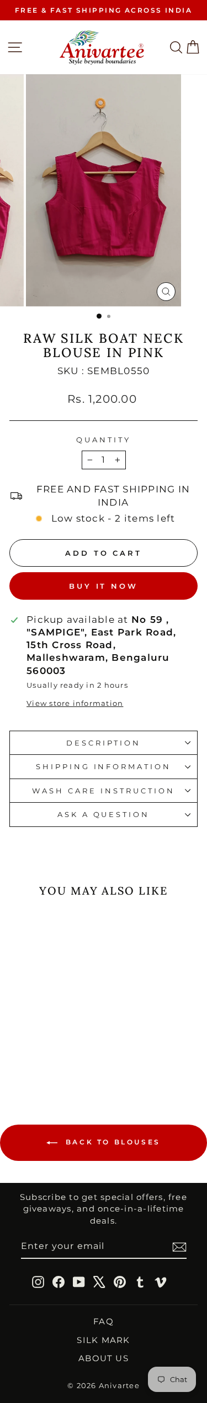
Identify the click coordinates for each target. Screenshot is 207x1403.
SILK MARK (103, 1340)
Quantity (103, 439)
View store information (74, 703)
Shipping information (104, 766)
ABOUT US (103, 1358)
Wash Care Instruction (103, 790)
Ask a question (103, 814)
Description (103, 742)
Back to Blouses (111, 1142)
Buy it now (103, 586)
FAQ (103, 1321)
